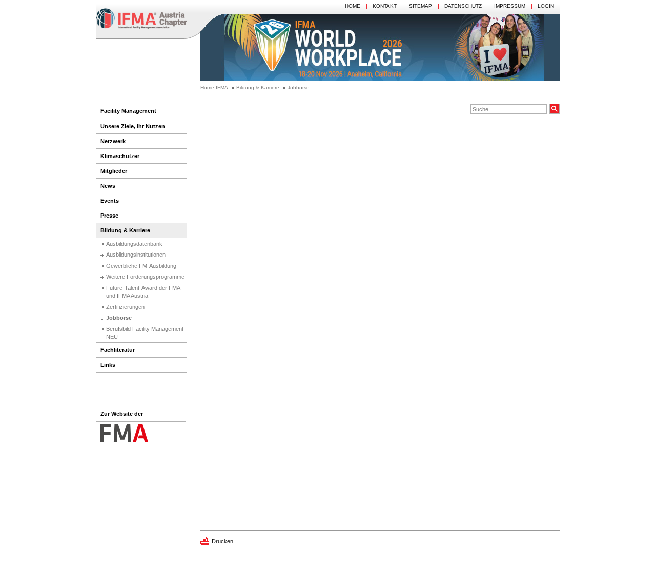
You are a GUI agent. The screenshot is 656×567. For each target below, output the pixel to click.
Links (107, 365)
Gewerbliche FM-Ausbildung (141, 266)
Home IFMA (214, 87)
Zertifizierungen (125, 307)
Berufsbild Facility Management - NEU (146, 333)
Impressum (509, 6)
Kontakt (385, 6)
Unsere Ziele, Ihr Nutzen (132, 126)
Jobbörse (299, 87)
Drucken (222, 541)
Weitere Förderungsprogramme (145, 276)
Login (546, 6)
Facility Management (128, 111)
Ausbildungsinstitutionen (136, 254)
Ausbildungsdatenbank (134, 244)
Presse (109, 215)
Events (109, 201)
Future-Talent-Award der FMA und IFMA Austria (143, 292)
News (107, 186)
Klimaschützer (119, 156)
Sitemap (420, 6)
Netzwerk (113, 141)
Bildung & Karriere (257, 87)
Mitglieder (113, 171)
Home (352, 6)
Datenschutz (463, 6)
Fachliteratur (117, 350)
